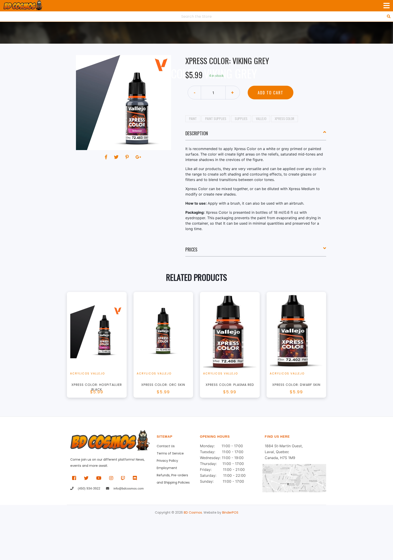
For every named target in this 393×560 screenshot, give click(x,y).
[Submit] (388, 16)
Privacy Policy (167, 460)
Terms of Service (170, 453)
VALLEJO (261, 118)
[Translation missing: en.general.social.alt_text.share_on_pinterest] (127, 157)
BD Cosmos (193, 512)
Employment (167, 468)
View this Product (99, 351)
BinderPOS (230, 512)
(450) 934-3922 (88, 488)
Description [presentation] (196, 133)
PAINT (193, 118)
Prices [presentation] (191, 249)
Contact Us (166, 446)
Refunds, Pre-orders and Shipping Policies (173, 476)
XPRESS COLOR (284, 118)
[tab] (255, 135)
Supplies (241, 118)
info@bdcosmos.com (128, 488)
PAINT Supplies (215, 118)
